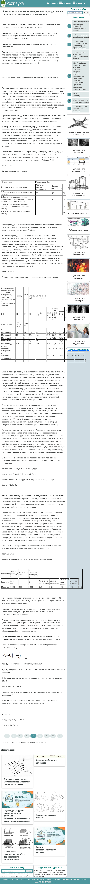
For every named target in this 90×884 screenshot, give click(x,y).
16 (14, 736)
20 (40, 736)
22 (53, 736)
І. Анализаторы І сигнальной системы (80, 108)
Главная (54, 3)
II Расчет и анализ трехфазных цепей (81, 36)
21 (47, 736)
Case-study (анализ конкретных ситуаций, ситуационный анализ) (81, 26)
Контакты (80, 3)
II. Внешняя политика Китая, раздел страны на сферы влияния (80, 44)
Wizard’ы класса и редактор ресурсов (81, 101)
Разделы (66, 3)
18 (27, 736)
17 (20, 736)
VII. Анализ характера (77, 94)
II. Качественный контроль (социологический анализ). (80, 55)
